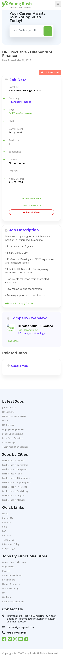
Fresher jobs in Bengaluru (14, 469)
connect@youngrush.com (20, 627)
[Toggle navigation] (58, 4)
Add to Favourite (31, 205)
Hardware (6, 597)
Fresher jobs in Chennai (13, 460)
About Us (6, 535)
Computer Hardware (12, 575)
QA (3, 592)
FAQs (4, 531)
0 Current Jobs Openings (31, 333)
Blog (4, 526)
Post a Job (7, 522)
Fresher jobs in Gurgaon (13, 495)
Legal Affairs (8, 566)
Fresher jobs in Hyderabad (14, 486)
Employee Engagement (13, 429)
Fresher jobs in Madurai (13, 499)
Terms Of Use (9, 539)
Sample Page (8, 548)
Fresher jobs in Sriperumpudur (16, 482)
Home (5, 513)
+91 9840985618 (17, 632)
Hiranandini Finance (20, 101)
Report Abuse (32, 212)
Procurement (8, 579)
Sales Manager (9, 442)
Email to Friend (32, 198)
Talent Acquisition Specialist (15, 446)
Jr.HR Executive (9, 407)
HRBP (5, 420)
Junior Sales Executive (12, 438)
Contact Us (7, 518)
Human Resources (11, 584)
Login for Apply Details (20, 303)
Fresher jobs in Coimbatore (15, 465)
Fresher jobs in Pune (12, 473)
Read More (13, 340)
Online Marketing (10, 588)
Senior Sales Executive (12, 433)
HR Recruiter (8, 425)
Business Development (13, 601)
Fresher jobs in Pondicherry (15, 491)
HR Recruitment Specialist (14, 416)
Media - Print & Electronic (14, 562)
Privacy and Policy (10, 544)
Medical (6, 571)
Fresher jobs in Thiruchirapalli (16, 478)
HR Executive (8, 412)
